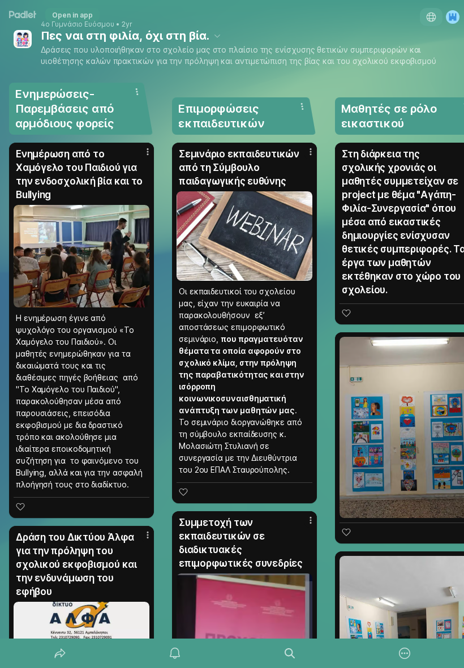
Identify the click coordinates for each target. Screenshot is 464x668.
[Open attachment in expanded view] (81, 256)
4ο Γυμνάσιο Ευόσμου (77, 24)
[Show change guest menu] (452, 17)
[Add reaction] (20, 506)
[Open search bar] (289, 653)
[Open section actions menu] (137, 91)
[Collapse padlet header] (217, 35)
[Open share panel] (60, 653)
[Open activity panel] (175, 653)
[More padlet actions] (404, 653)
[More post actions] (140, 156)
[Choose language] (431, 17)
